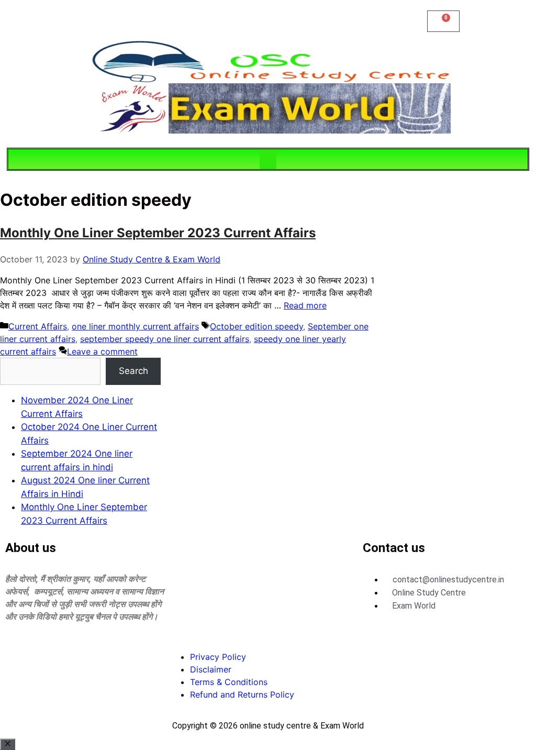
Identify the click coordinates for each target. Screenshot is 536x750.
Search (133, 371)
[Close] (7, 744)
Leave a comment (102, 351)
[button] (268, 159)
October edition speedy (256, 326)
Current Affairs (37, 326)
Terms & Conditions (228, 682)
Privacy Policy (218, 657)
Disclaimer (210, 669)
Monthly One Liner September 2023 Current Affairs (158, 232)
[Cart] (443, 21)
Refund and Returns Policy (242, 694)
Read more (305, 305)
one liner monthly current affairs (135, 326)
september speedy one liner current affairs (164, 339)
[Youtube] (81, 655)
